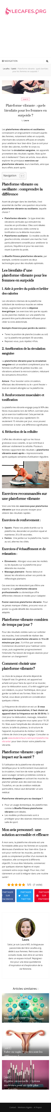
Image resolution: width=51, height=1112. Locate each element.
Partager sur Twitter (26, 896)
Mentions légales (25, 1107)
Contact (12, 1107)
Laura (26, 120)
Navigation (11, 61)
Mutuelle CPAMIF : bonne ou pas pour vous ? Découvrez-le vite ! (24, 1020)
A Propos (38, 1107)
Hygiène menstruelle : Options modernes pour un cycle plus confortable (22, 1085)
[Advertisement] (25, 40)
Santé (25, 99)
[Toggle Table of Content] (21, 176)
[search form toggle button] (47, 61)
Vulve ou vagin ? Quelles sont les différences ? (23, 1053)
